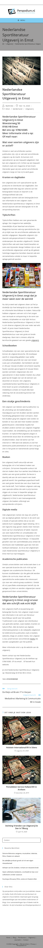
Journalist (18, 940)
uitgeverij (35, 340)
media (32, 639)
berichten (26, 944)
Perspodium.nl (21, 945)
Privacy (33, 944)
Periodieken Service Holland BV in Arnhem (21, 788)
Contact (25, 940)
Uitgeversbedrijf (12, 679)
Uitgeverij (29, 109)
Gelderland (17, 109)
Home (8, 937)
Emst (8, 109)
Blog (14, 937)
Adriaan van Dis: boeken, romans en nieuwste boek (20, 868)
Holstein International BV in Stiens (21, 747)
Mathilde (9, 106)
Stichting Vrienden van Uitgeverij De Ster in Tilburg (21, 827)
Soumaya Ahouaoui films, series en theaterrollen (19, 879)
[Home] (3, 44)
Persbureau (22, 937)
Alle (21, 944)
